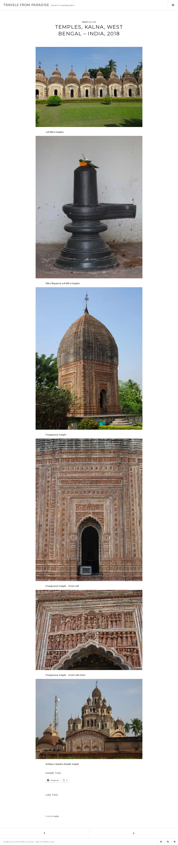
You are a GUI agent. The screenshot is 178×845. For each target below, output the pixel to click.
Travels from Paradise (26, 5)
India (56, 816)
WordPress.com (48, 842)
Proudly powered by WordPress (15, 842)
